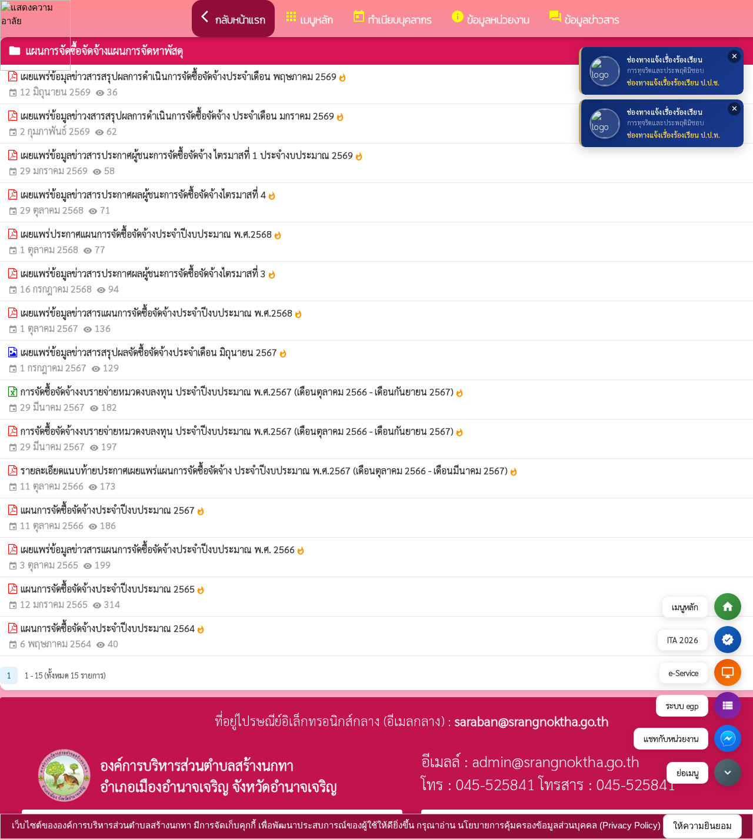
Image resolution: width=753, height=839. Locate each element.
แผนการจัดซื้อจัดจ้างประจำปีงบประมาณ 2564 (113, 628)
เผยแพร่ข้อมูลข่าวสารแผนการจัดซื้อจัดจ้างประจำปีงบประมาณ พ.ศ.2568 (162, 313)
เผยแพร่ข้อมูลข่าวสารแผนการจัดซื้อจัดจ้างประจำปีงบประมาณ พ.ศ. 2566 (163, 549)
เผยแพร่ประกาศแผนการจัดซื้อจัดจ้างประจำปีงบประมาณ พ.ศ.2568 (151, 234)
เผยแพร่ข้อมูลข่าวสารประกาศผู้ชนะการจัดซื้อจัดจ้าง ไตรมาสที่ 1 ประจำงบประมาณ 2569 (192, 155)
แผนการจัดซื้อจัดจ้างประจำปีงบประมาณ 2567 (113, 510)
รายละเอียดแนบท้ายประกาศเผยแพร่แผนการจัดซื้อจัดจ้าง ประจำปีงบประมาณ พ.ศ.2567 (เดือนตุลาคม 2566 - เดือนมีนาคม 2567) (269, 470)
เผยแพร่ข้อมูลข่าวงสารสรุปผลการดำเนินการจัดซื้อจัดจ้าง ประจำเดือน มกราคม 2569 (183, 115)
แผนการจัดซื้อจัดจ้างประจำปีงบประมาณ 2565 (113, 588)
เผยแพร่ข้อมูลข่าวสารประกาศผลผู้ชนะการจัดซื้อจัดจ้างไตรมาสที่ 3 (148, 273)
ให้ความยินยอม (702, 826)
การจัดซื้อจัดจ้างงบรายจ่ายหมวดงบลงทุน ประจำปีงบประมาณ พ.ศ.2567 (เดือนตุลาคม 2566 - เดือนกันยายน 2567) (242, 391)
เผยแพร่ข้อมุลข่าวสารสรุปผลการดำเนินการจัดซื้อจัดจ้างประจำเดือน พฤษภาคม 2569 (184, 76)
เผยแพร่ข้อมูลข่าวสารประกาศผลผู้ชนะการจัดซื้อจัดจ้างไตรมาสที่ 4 (148, 194)
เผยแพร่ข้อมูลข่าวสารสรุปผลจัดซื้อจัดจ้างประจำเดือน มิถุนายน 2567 (154, 352)
